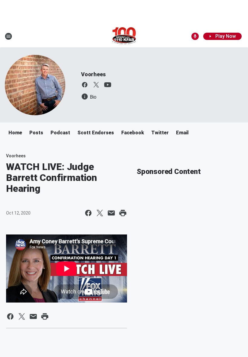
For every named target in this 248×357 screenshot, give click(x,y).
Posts (36, 133)
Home (15, 133)
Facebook (132, 133)
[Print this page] (123, 213)
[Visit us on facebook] (84, 84)
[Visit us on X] (96, 84)
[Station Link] (124, 36)
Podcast (60, 133)
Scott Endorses (95, 133)
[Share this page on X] (100, 213)
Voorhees (93, 74)
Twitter (160, 133)
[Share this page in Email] (111, 213)
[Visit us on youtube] (107, 84)
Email (182, 133)
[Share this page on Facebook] (88, 213)
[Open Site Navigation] (8, 36)
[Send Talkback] (195, 36)
